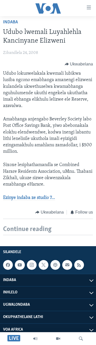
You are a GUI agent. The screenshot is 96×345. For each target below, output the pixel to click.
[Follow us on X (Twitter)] (43, 265)
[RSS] (79, 265)
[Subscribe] (67, 265)
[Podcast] (55, 265)
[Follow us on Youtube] (20, 265)
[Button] (79, 64)
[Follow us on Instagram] (32, 265)
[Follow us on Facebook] (8, 265)
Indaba (10, 22)
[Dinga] (81, 338)
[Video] (58, 338)
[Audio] (35, 338)
